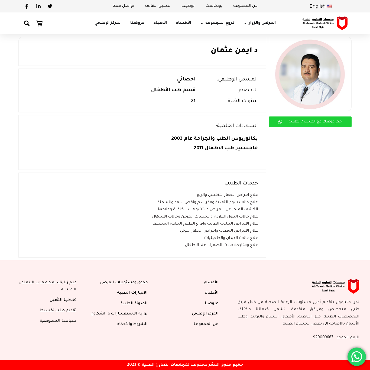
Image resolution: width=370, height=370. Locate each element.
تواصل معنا (123, 6)
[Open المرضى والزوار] (245, 23)
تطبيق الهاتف (157, 6)
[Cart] (39, 23)
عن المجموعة (245, 6)
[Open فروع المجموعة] (202, 23)
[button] (26, 23)
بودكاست (213, 6)
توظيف (187, 6)
